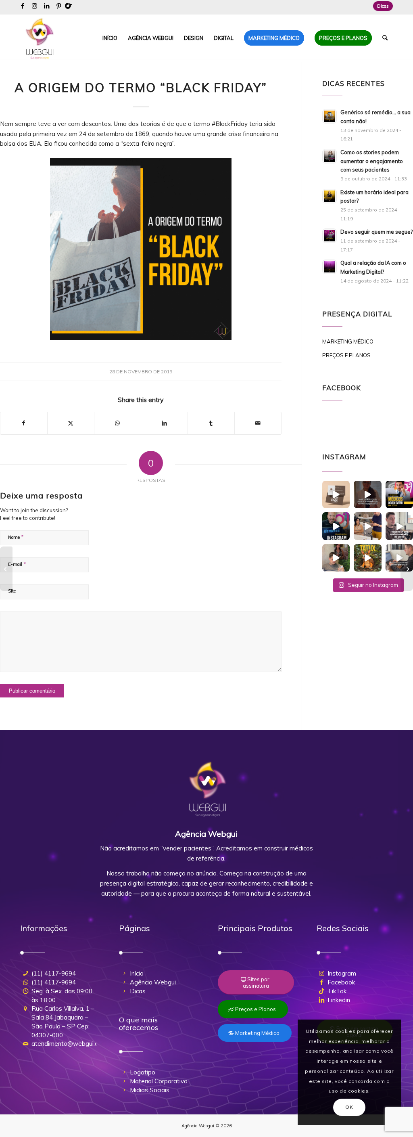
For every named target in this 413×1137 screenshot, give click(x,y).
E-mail (17, 564)
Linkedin (338, 1000)
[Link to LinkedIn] (46, 6)
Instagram (341, 973)
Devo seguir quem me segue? (376, 231)
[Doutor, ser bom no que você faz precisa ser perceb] (368, 494)
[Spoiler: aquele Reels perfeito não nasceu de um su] (336, 558)
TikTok (336, 991)
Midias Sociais (149, 1090)
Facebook (341, 982)
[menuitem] (381, 6)
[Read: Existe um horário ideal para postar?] (329, 196)
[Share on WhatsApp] (117, 423)
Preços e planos (346, 355)
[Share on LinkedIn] (164, 423)
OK (349, 1107)
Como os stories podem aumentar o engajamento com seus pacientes (371, 161)
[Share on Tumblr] (211, 423)
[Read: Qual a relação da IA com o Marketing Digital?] (329, 267)
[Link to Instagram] (34, 6)
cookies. (359, 1091)
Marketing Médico (347, 341)
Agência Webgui (153, 982)
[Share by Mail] (258, 423)
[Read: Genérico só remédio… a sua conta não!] (329, 116)
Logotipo (142, 1072)
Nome (16, 537)
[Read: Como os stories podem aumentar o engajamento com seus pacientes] (329, 156)
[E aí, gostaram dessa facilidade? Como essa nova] (336, 526)
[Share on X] (71, 423)
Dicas (383, 6)
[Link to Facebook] (22, 6)
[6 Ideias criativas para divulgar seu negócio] (406, 569)
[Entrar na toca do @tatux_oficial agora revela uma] (368, 558)
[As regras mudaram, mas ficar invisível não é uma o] (399, 494)
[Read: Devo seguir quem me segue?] (329, 235)
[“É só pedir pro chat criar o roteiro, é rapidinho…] (399, 526)
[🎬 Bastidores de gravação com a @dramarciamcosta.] (368, 526)
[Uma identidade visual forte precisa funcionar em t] (336, 494)
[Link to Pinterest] (59, 6)
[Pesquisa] (385, 38)
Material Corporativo (159, 1081)
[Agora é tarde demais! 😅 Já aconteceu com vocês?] (399, 558)
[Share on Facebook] (23, 423)
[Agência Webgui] (40, 38)
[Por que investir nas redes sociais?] (6, 569)
